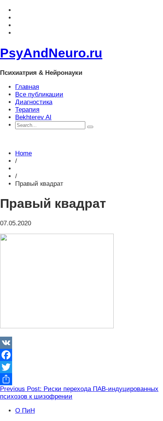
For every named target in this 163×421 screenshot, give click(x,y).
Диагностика (33, 102)
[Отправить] (81, 379)
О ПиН (25, 410)
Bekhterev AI (33, 117)
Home (23, 153)
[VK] (81, 343)
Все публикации (39, 94)
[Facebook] (81, 355)
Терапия (27, 109)
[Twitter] (81, 367)
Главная (27, 86)
